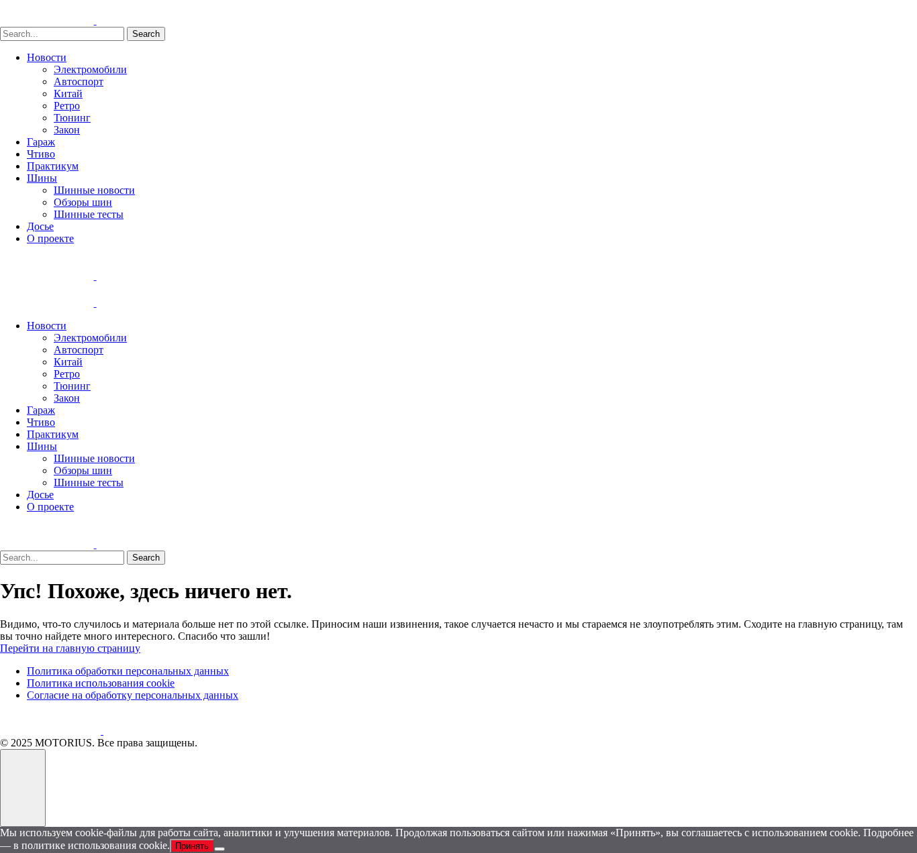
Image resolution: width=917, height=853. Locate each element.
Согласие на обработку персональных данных (132, 695)
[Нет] (219, 849)
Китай (68, 93)
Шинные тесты (89, 214)
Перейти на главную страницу (70, 648)
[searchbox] (62, 34)
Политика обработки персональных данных (128, 671)
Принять (192, 846)
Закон (67, 129)
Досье (40, 226)
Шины (42, 178)
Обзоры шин (83, 202)
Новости (46, 57)
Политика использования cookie (101, 683)
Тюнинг (72, 117)
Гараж (41, 142)
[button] (23, 788)
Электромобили (90, 69)
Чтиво (41, 154)
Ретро (67, 105)
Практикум (53, 166)
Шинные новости (94, 190)
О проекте (50, 238)
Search (146, 34)
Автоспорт (78, 81)
